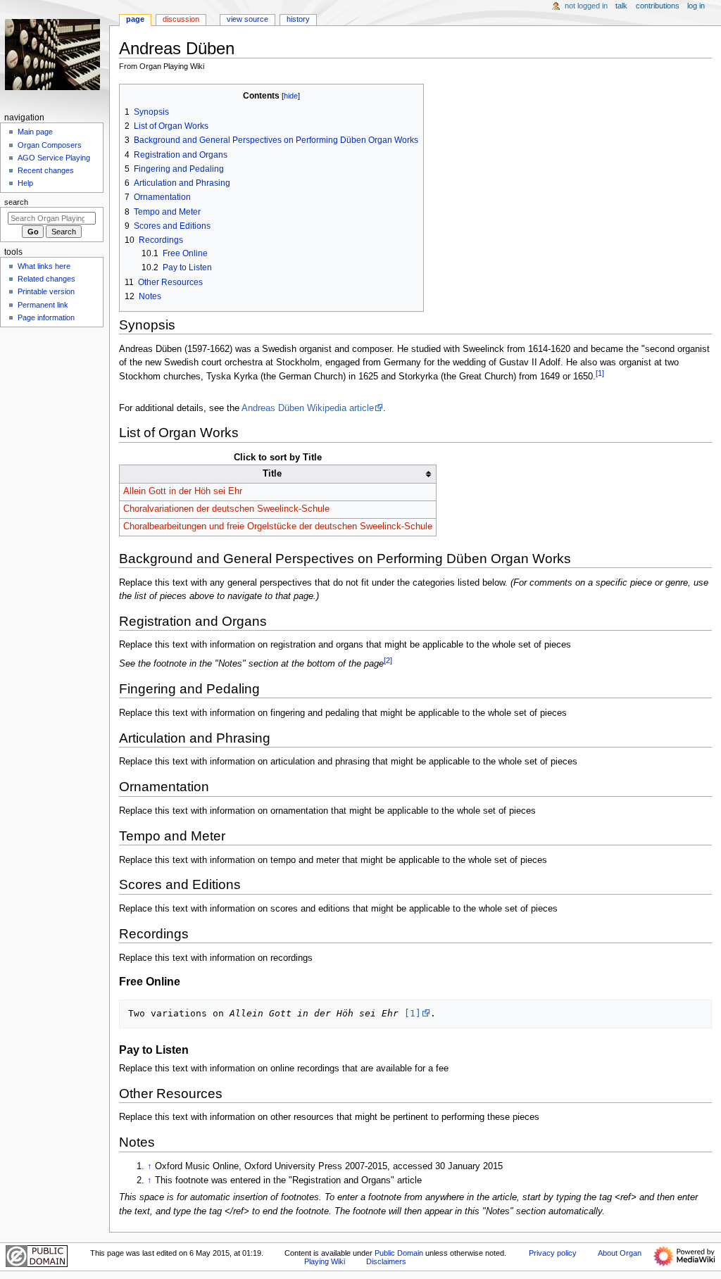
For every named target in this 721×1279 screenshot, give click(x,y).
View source (247, 19)
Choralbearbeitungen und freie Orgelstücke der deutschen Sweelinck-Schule (277, 526)
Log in (696, 5)
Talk (621, 5)
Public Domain (399, 1253)
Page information (46, 317)
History (298, 19)
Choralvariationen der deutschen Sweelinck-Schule (226, 509)
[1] (412, 1013)
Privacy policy (553, 1253)
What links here (44, 266)
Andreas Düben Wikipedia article (308, 408)
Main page (35, 131)
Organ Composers (50, 145)
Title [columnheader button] (272, 474)
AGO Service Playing (54, 157)
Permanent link (43, 305)
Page (135, 19)
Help (25, 183)
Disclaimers (386, 1261)
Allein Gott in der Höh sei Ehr (182, 491)
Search (16, 202)
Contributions (657, 5)
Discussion (181, 19)
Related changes (46, 279)
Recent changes (46, 170)
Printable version (46, 291)
